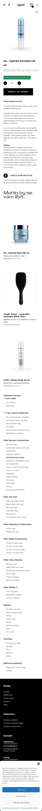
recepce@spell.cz (10, 746)
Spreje (8, 622)
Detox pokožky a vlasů (15, 501)
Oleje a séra (10, 619)
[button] (38, 764)
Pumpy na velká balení (15, 490)
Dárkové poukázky (13, 663)
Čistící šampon (12, 591)
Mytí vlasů (10, 406)
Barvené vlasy (11, 445)
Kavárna (7, 701)
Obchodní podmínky (12, 726)
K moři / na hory (12, 470)
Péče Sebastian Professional (17, 524)
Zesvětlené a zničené (14, 433)
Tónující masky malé (14, 543)
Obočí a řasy (9, 698)
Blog (5, 705)
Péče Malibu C (11, 587)
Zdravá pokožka (12, 580)
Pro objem (10, 427)
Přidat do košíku (18, 92)
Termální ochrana (13, 609)
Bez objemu (11, 514)
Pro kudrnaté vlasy (13, 424)
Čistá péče (10, 474)
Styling (7, 605)
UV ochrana (11, 403)
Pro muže (10, 480)
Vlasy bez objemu (13, 454)
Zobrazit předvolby (21, 802)
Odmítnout (21, 796)
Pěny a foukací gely (14, 612)
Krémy (8, 616)
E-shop (9, 671)
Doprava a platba (11, 720)
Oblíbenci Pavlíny (12, 395)
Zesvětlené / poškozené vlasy (17, 448)
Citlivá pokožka (12, 464)
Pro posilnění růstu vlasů (16, 517)
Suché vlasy (11, 451)
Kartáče (9, 646)
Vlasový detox (11, 477)
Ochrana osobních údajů (11, 808)
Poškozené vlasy (12, 532)
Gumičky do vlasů (13, 643)
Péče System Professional (16, 440)
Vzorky (9, 486)
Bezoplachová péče (14, 595)
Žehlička (9, 653)
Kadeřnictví (8, 695)
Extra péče (10, 483)
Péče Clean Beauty (13, 560)
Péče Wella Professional (15, 539)
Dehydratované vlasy (15, 457)
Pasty (8, 629)
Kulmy (8, 656)
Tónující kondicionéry (14, 553)
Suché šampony (12, 625)
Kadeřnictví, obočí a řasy (16, 667)
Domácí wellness (13, 598)
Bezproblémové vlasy (14, 504)
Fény (8, 650)
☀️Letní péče (10, 398)
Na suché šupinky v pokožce (17, 417)
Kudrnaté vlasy (12, 511)
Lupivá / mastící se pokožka (17, 467)
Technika (8, 639)
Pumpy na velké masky (15, 549)
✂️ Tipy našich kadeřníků (16, 413)
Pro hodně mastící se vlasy (17, 420)
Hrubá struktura (12, 577)
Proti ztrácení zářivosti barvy (17, 430)
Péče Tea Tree (10, 497)
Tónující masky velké (14, 546)
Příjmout (21, 790)
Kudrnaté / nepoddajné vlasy (17, 461)
